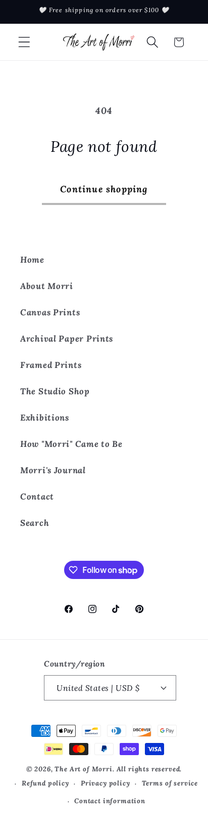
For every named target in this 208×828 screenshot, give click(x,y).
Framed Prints (50, 364)
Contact (37, 496)
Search (34, 522)
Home (32, 259)
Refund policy (45, 783)
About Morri (46, 286)
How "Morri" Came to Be (71, 443)
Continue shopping (103, 189)
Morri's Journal (53, 470)
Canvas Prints (50, 312)
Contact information (109, 801)
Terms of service (170, 783)
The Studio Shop (55, 391)
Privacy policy (105, 783)
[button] (24, 42)
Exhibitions (44, 417)
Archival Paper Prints (66, 338)
